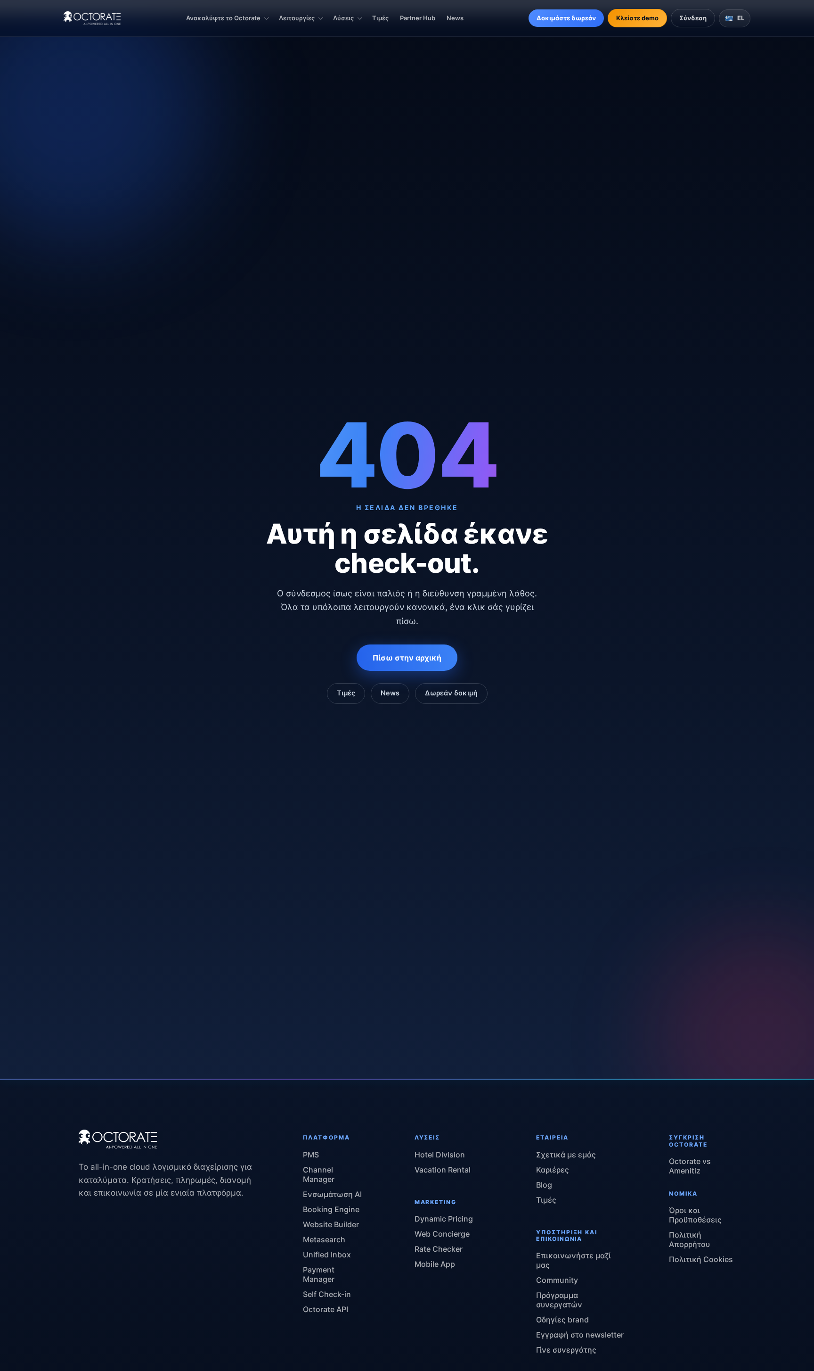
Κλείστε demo (637, 18)
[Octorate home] (92, 18)
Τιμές (380, 18)
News (455, 18)
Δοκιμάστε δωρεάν (566, 18)
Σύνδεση (693, 18)
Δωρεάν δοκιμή (451, 693)
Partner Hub (417, 18)
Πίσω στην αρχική (407, 657)
